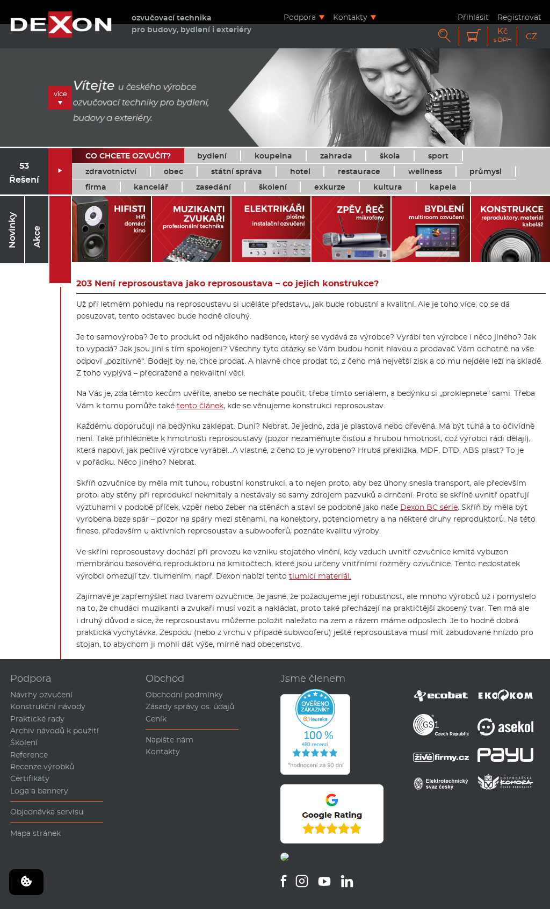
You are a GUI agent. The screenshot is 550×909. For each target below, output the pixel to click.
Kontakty (350, 16)
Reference (29, 755)
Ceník (156, 719)
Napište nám (169, 740)
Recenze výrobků (42, 766)
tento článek (200, 405)
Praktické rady (37, 719)
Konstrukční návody (47, 706)
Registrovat (519, 16)
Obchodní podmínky (184, 694)
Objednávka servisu (46, 812)
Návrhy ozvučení (41, 694)
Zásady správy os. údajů (190, 706)
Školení (24, 742)
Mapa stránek (35, 833)
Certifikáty (29, 778)
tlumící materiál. (320, 576)
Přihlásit (473, 16)
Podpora (300, 16)
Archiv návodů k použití (54, 730)
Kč (503, 35)
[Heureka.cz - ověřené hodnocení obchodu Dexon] (315, 772)
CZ (531, 36)
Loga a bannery (39, 791)
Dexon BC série (429, 507)
